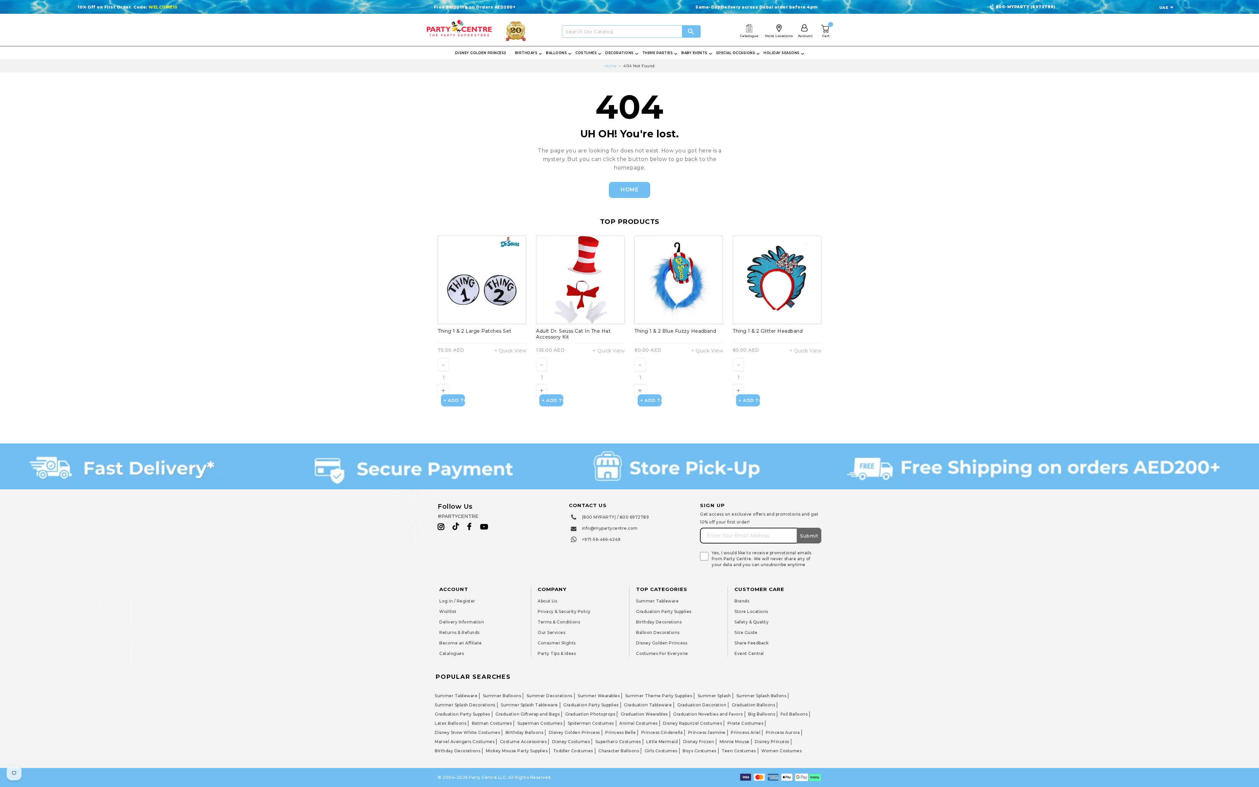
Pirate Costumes (746, 723)
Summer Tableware (657, 601)
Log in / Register (457, 601)
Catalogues (451, 653)
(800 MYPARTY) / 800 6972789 (615, 517)
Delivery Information (461, 622)
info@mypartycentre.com (610, 528)
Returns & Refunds (459, 632)
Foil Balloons (794, 714)
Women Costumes (781, 750)
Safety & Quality (751, 622)
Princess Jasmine (707, 732)
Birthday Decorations (659, 622)
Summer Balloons (502, 695)
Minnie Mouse (734, 741)
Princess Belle (620, 732)
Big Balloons (761, 714)
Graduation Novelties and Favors (708, 714)
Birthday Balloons (525, 732)
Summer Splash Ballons (761, 695)
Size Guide (745, 632)
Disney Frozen (698, 741)
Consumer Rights (557, 642)
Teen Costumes (739, 750)
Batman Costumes (492, 723)
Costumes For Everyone (662, 653)
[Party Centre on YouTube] (484, 526)
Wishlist (447, 611)
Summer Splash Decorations (465, 704)
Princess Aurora (783, 732)
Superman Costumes (540, 723)
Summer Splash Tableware (529, 704)
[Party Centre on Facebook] (469, 526)
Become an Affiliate (460, 642)
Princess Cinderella (662, 732)
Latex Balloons (450, 723)
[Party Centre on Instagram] (441, 526)
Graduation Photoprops (590, 714)
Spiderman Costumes (591, 723)
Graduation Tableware (648, 704)
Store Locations (751, 611)
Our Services (551, 632)
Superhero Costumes (618, 741)
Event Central (749, 653)
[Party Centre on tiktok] (455, 527)
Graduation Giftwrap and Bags (527, 714)
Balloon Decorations (658, 632)
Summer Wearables (599, 695)
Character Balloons (618, 750)
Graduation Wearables (644, 714)
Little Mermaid (662, 741)
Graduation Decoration (702, 704)
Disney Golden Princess (661, 642)
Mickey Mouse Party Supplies (517, 750)
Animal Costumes (638, 723)
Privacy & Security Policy (564, 611)
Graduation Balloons (753, 704)
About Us (547, 601)
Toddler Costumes (573, 750)
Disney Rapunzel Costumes (692, 723)
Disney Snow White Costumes (467, 732)
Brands (741, 601)
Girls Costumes (661, 750)
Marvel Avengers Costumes (464, 741)
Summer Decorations (549, 695)
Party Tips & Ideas (557, 653)
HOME (629, 190)
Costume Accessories (523, 741)
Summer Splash (714, 695)
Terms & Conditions (559, 622)
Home (611, 65)
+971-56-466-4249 (601, 539)
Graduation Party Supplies (663, 611)
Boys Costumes (699, 750)
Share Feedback (751, 642)
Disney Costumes (571, 741)
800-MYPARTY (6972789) (1025, 6)
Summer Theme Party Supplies (658, 695)
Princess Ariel (745, 732)
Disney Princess (772, 741)
